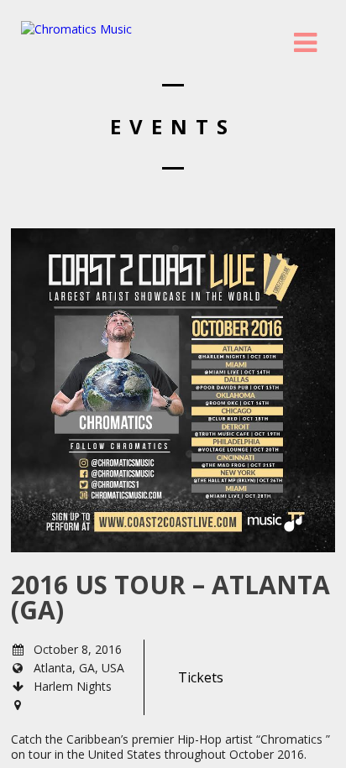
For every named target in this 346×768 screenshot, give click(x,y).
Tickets (200, 677)
